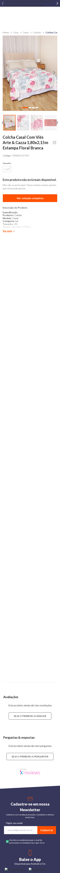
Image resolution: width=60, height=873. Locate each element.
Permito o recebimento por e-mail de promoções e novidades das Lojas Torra (26, 841)
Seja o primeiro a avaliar (30, 716)
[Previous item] (2, 3)
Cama (25, 32)
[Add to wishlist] (54, 142)
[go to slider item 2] (37, 122)
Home (6, 32)
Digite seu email (14, 823)
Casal (7, 168)
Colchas (37, 32)
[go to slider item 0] (9, 122)
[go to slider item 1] (23, 122)
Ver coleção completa (30, 198)
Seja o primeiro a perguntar (30, 756)
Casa (15, 32)
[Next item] (57, 3)
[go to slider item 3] (50, 122)
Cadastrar (46, 830)
